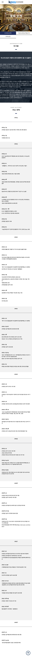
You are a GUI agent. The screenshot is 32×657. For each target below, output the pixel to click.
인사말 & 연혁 (8, 33)
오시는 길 (8, 36)
